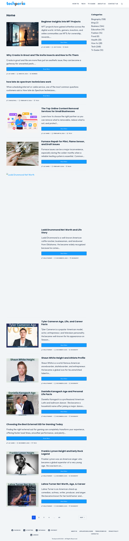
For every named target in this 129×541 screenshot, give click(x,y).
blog (66, 47)
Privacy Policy (113, 531)
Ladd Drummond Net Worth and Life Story (61, 231)
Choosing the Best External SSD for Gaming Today (34, 424)
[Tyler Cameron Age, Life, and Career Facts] (22, 336)
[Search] (122, 4)
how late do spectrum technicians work (28, 81)
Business (34, 73)
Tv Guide (91, 4)
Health (94, 39)
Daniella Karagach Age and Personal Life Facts (62, 393)
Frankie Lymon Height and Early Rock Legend (62, 452)
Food (93, 36)
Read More (65, 43)
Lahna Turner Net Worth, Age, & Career (63, 483)
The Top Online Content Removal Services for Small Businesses (60, 110)
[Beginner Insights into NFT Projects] (22, 34)
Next (81, 517)
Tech (83, 4)
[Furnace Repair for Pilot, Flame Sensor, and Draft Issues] (22, 154)
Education (96, 29)
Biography (75, 258)
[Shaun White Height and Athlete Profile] (22, 370)
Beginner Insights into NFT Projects (61, 21)
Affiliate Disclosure (86, 531)
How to (75, 4)
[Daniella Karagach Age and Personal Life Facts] (22, 404)
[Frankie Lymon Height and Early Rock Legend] (22, 463)
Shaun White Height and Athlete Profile (63, 357)
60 (59, 517)
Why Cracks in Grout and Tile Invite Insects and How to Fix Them (42, 55)
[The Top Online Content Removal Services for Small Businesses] (22, 121)
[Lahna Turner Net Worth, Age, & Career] (22, 495)
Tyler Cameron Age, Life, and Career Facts (62, 323)
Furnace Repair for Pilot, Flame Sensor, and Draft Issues (63, 143)
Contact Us (113, 4)
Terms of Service (100, 531)
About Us (102, 4)
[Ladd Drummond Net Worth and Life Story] (22, 243)
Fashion (94, 33)
